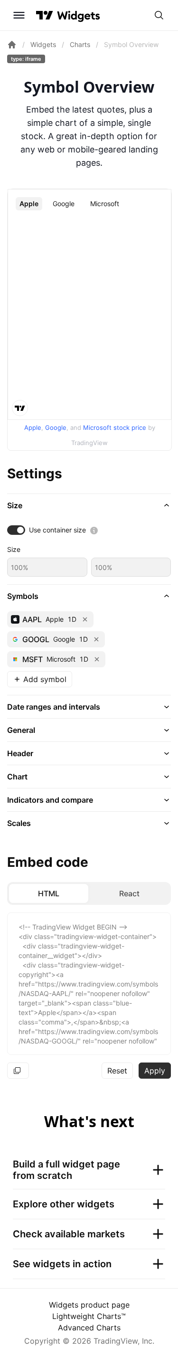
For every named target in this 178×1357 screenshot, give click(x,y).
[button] (89, 505)
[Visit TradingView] (44, 15)
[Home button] (78, 15)
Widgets (43, 44)
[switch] (16, 530)
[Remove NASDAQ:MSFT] (97, 659)
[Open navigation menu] (18, 15)
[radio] (48, 893)
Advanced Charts (89, 1327)
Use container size (57, 530)
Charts (80, 44)
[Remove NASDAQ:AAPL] (85, 619)
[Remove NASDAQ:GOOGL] (96, 639)
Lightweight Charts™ (89, 1316)
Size (13, 549)
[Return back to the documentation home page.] (12, 44)
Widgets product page (89, 1305)
